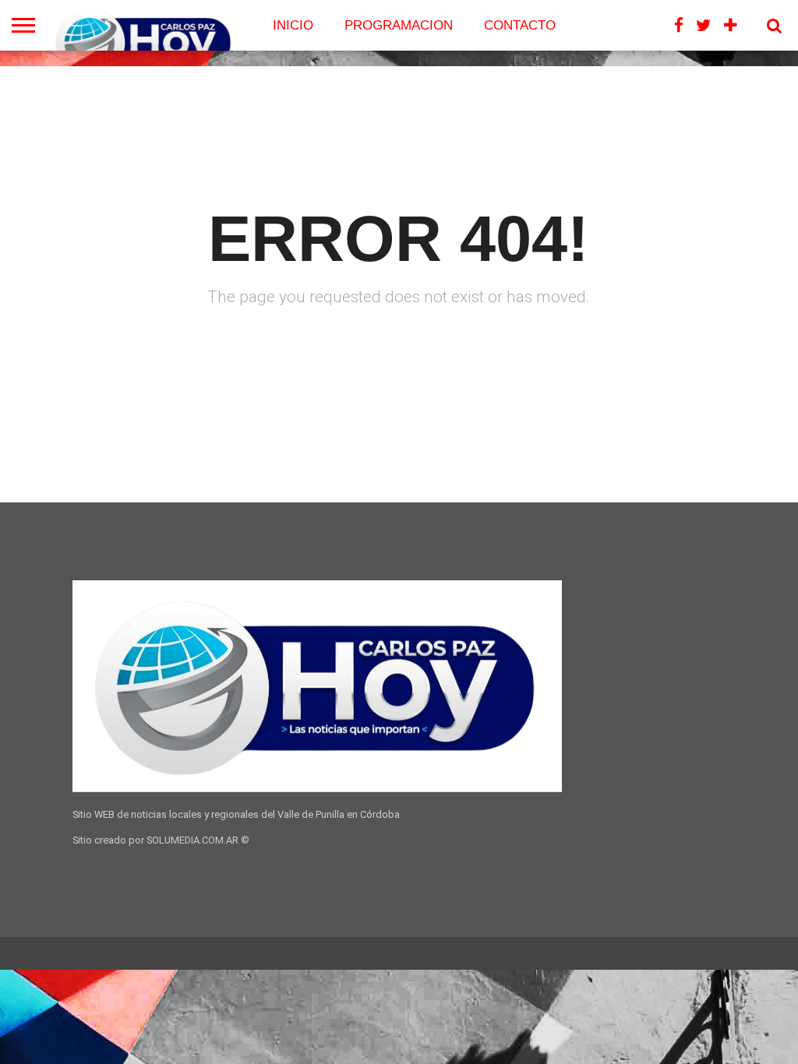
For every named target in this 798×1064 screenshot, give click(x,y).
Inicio (293, 25)
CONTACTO (520, 25)
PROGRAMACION (398, 25)
